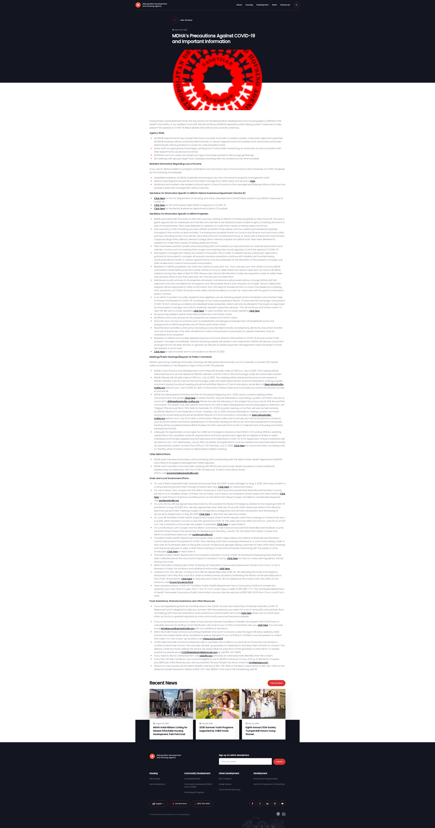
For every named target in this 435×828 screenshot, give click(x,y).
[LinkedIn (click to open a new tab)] (267, 804)
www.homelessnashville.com (182, 473)
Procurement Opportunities (266, 778)
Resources (285, 5)
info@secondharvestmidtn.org (178, 628)
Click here (159, 198)
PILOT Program (225, 778)
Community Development (197, 773)
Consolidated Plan (192, 778)
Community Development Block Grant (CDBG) (198, 785)
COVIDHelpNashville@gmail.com (199, 652)
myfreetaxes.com (258, 662)
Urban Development (229, 773)
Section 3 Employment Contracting (269, 784)
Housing (249, 5)
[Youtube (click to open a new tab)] (282, 804)
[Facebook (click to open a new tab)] (252, 804)
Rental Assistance (157, 784)
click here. (224, 568)
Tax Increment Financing (229, 789)
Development (262, 5)
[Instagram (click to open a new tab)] (275, 804)
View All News (186, 20)
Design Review (225, 784)
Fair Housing (155, 778)
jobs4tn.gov (206, 655)
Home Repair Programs (194, 792)
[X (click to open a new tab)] (260, 804)
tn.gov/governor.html (181, 582)
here (252, 181)
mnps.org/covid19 (213, 638)
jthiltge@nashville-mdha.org (183, 401)
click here (199, 310)
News (274, 5)
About (239, 5)
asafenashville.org (169, 500)
